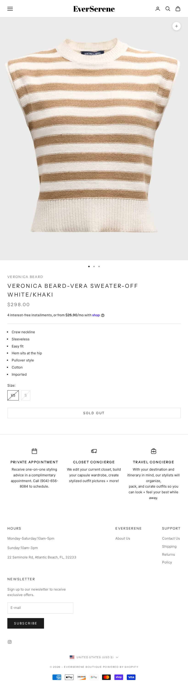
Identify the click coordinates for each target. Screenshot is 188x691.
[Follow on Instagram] (9, 642)
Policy (167, 562)
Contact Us (171, 538)
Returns (168, 554)
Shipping (169, 546)
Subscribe (25, 623)
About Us (122, 538)
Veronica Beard (25, 277)
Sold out (94, 413)
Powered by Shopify (120, 667)
